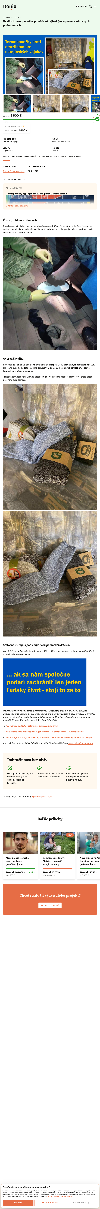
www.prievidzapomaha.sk (80, 743)
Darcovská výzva (45, 156)
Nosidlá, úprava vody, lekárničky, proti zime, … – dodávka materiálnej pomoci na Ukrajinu (49, 737)
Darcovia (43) (30, 156)
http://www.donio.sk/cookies (61, 1196)
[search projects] (90, 6)
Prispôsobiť (80, 1203)
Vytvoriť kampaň (50, 905)
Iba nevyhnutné (50, 1203)
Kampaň (6, 156)
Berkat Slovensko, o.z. (13, 171)
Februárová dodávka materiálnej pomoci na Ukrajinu (32, 726)
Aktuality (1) (17, 156)
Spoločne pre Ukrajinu (42, 796)
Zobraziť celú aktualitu (17, 206)
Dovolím (18, 1203)
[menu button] (95, 7)
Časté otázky (60, 156)
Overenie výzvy (74, 156)
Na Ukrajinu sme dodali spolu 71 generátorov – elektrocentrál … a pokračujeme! (45, 731)
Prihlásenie (81, 6)
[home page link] (9, 7)
